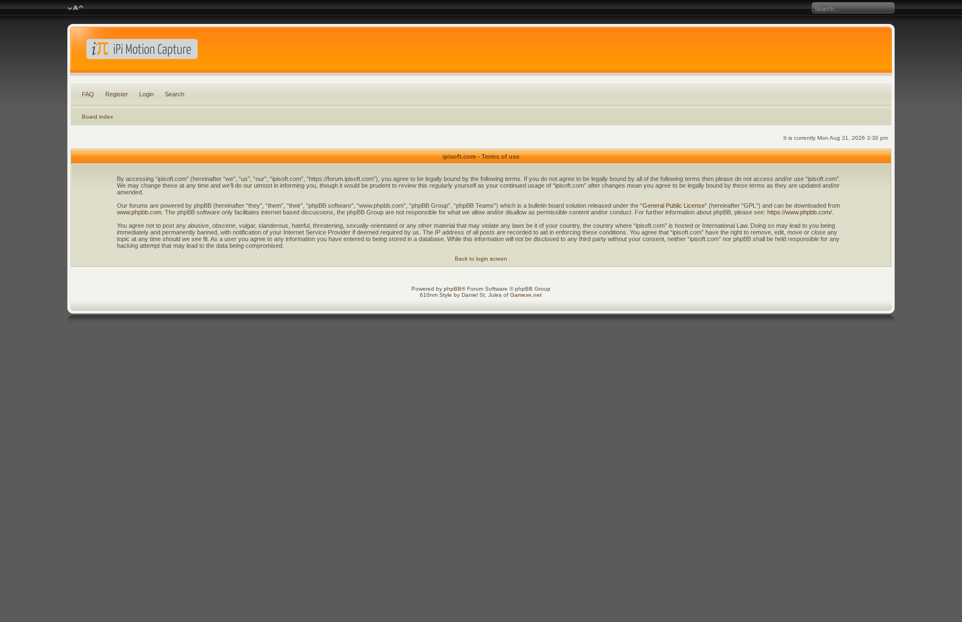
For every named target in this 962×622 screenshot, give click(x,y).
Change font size (75, 8)
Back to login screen (481, 259)
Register (116, 94)
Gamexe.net (526, 295)
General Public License (673, 205)
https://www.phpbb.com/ (799, 212)
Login (146, 94)
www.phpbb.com (139, 212)
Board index (97, 117)
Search (174, 94)
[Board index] (481, 52)
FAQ (88, 94)
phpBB (453, 289)
